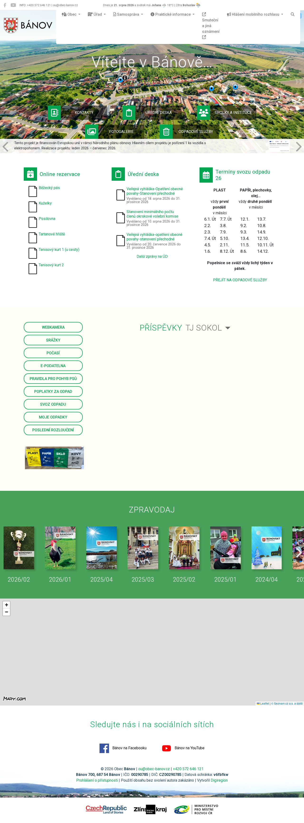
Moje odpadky (53, 417)
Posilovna (47, 218)
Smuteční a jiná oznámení (210, 26)
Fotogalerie (121, 131)
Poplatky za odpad (53, 391)
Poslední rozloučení (53, 430)
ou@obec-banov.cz (154, 769)
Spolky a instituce (233, 112)
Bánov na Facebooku (129, 748)
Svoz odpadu (53, 404)
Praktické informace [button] (173, 14)
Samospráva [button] (128, 14)
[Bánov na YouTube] (13, 5)
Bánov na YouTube (189, 748)
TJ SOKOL (203, 327)
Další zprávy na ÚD (152, 256)
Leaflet (264, 703)
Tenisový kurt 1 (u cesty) (59, 249)
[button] (6, 146)
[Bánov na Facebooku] (5, 5)
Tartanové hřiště (52, 234)
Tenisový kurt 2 (51, 265)
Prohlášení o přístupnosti (97, 780)
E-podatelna (53, 366)
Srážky (53, 340)
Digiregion (219, 780)
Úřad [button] (98, 14)
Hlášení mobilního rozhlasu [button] (255, 14)
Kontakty (84, 112)
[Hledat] (292, 14)
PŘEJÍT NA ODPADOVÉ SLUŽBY (240, 280)
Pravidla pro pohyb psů (53, 378)
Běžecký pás (49, 187)
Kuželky (45, 203)
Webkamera (53, 327)
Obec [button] (71, 14)
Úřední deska (159, 112)
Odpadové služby (196, 131)
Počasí (53, 353)
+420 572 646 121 (188, 769)
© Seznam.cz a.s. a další (287, 703)
